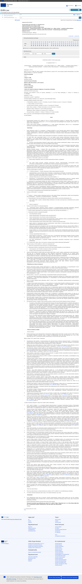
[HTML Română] (70, 44)
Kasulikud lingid (58, 522)
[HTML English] (46, 44)
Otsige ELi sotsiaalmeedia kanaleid (34, 552)
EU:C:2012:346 (63, 346)
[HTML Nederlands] (64, 44)
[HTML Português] (68, 44)
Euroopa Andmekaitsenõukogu (60, 561)
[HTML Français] (48, 44)
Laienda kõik (71, 36)
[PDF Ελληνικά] (44, 45)
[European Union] (4, 541)
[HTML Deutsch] (39, 44)
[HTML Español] (33, 44)
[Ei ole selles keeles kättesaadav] (50, 44)
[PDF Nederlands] (64, 45)
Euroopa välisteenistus (59, 553)
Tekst (25, 57)
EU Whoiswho (57, 530)
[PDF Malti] (62, 45)
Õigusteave (30, 526)
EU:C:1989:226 (64, 394)
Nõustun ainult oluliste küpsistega (70, 577)
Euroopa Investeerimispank (60, 557)
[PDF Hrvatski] (52, 45)
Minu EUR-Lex (70, 5)
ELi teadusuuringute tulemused (60, 529)
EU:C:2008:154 (41, 475)
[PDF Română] (70, 45)
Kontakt (29, 520)
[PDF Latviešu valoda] (56, 45)
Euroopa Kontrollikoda (59, 551)
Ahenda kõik (77, 36)
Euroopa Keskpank (58, 550)
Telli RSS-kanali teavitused (9, 17)
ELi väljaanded (57, 532)
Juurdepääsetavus (31, 529)
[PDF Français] (48, 45)
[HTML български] (31, 44)
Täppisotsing (78, 20)
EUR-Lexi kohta (58, 519)
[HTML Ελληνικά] (44, 44)
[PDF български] (31, 45)
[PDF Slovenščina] (74, 45)
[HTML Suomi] (76, 44)
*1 (55, 62)
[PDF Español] (33, 45)
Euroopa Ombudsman (59, 558)
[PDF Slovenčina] (72, 45)
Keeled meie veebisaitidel (32, 556)
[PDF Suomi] (76, 45)
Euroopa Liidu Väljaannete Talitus (16, 519)
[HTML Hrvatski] (52, 44)
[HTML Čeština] (35, 44)
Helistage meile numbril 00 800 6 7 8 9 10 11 (36, 543)
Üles (25, 509)
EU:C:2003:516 (66, 474)
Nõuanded (18, 20)
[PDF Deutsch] (39, 45)
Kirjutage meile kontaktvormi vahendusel (35, 546)
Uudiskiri (56, 520)
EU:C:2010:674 (30, 400)
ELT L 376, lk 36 (46, 121)
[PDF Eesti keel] (41, 45)
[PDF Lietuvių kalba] (58, 45)
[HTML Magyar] (60, 44)
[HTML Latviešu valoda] (56, 44)
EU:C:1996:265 (34, 421)
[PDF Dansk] (37, 45)
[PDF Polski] (66, 45)
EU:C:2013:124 (50, 351)
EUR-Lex (5, 10)
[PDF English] (46, 45)
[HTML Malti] (62, 44)
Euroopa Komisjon (58, 547)
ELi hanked (57, 528)
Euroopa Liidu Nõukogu (59, 546)
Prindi (79, 14)
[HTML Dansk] (37, 44)
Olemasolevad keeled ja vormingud (31, 38)
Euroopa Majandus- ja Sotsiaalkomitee (62, 554)
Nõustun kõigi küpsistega (54, 577)
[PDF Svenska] (78, 45)
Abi (75, 14)
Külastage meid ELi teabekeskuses (34, 547)
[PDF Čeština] (35, 45)
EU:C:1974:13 (46, 394)
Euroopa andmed (58, 526)
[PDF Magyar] (60, 45)
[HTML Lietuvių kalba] (58, 44)
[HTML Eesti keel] (41, 44)
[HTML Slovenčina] (72, 44)
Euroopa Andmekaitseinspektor (60, 559)
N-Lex (56, 534)
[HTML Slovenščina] (74, 44)
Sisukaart (30, 522)
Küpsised (30, 560)
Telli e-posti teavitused (8, 15)
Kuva (54, 53)
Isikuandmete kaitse (32, 530)
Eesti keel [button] (79, 5)
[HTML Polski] (66, 44)
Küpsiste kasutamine (32, 528)
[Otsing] (80, 18)
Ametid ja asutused (58, 565)
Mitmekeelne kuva (27, 51)
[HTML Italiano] (54, 44)
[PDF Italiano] (54, 45)
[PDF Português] (68, 45)
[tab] (50, 38)
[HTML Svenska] (78, 44)
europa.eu (7, 543)
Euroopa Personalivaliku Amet (60, 562)
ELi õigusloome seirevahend (60, 536)
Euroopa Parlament (58, 543)
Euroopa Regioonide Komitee (60, 555)
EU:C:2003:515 (30, 412)
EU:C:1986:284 (30, 351)
